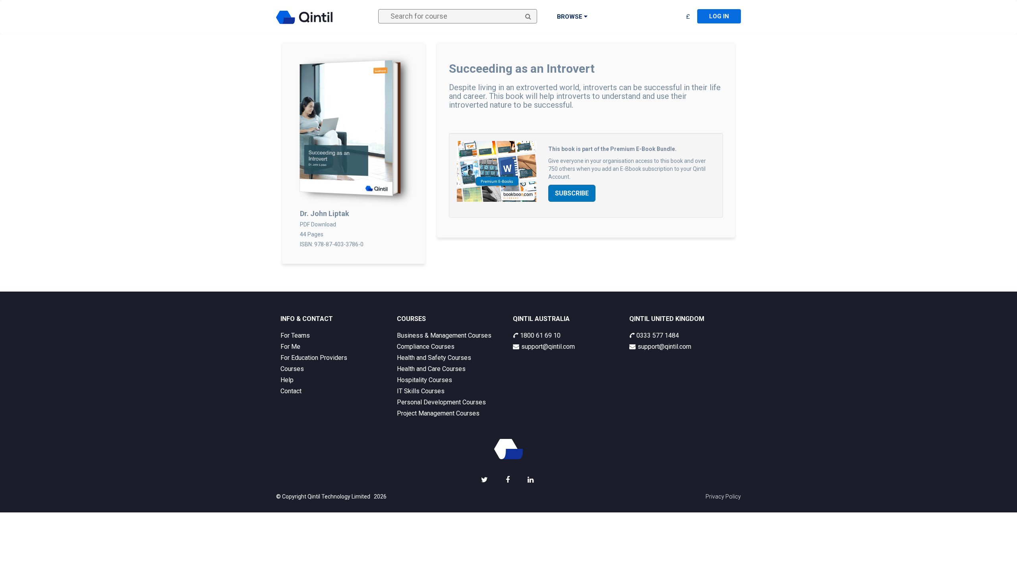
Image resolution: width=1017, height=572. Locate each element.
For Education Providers (313, 357)
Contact (291, 391)
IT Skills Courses (421, 391)
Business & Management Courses (444, 335)
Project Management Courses (438, 413)
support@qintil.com (548, 346)
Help (287, 380)
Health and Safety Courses (434, 357)
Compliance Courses (425, 346)
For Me (290, 346)
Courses (292, 369)
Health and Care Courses (431, 369)
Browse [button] (570, 16)
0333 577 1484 (657, 335)
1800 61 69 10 (540, 335)
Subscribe (572, 193)
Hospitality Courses (424, 380)
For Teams (295, 335)
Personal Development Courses (441, 402)
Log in (719, 16)
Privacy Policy (723, 496)
